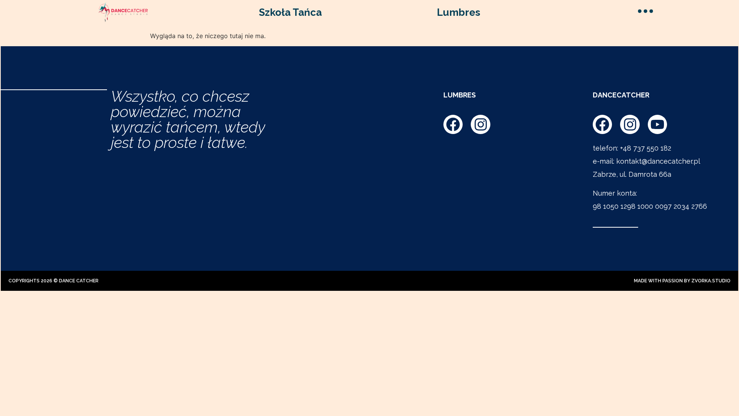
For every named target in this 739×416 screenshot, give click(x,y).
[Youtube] (657, 124)
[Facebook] (453, 124)
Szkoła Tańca (290, 12)
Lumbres (458, 12)
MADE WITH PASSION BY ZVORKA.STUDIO (682, 280)
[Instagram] (480, 124)
